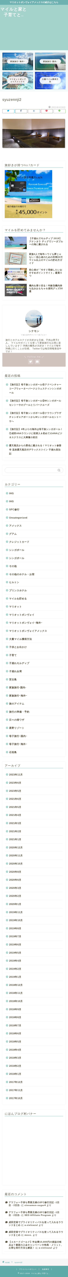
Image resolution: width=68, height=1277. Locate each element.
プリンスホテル (18, 590)
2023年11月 (16, 774)
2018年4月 (15, 1049)
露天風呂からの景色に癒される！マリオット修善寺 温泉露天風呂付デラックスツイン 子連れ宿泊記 (35, 449)
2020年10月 (16, 863)
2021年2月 (15, 831)
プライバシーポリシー (28, 1269)
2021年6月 (15, 799)
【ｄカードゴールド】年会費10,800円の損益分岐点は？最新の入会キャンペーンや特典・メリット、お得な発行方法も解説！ (36, 1245)
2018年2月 (15, 1066)
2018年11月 (16, 993)
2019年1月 (15, 976)
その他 (13, 566)
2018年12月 (16, 985)
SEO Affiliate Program (38, 1215)
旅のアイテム (16, 703)
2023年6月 (15, 782)
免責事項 (45, 1269)
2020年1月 (15, 904)
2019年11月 (16, 912)
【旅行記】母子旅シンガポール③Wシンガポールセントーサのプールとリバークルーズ (35, 403)
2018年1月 (15, 1074)
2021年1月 (15, 839)
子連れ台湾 (15, 671)
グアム (13, 533)
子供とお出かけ (18, 647)
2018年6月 (15, 1033)
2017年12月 (16, 1082)
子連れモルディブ (19, 663)
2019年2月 (15, 968)
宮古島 (13, 679)
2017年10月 (16, 1098)
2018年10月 (16, 1001)
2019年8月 (15, 928)
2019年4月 (15, 960)
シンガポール (16, 550)
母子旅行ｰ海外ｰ (18, 744)
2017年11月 (16, 1090)
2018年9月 (15, 1009)
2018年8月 (15, 1017)
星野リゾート (16, 728)
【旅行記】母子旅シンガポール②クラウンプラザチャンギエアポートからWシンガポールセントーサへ (35, 417)
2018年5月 (15, 1041)
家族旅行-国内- (17, 687)
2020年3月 (15, 888)
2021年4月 (15, 815)
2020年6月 (15, 879)
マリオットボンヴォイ (21, 614)
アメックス (15, 525)
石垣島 (13, 752)
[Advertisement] (48, 27)
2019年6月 (15, 944)
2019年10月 (16, 920)
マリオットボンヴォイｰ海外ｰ (25, 622)
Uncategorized (18, 517)
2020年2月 (15, 896)
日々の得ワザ (16, 719)
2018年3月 (15, 1057)
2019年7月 (15, 936)
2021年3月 (15, 823)
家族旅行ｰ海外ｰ (18, 695)
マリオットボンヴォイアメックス (28, 630)
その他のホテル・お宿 (21, 574)
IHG (11, 493)
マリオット (15, 606)
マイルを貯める (18, 598)
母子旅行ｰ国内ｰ (18, 736)
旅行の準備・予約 (19, 711)
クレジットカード (19, 541)
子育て (13, 655)
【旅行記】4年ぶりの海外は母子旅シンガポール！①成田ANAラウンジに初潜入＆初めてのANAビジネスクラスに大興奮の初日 (36, 433)
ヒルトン (14, 582)
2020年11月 (16, 855)
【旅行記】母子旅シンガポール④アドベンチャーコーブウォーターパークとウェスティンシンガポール (35, 388)
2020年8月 (15, 871)
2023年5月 (15, 791)
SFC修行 (14, 509)
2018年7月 (15, 1025)
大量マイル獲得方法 (20, 639)
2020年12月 (16, 847)
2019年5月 (15, 952)
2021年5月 (15, 807)
